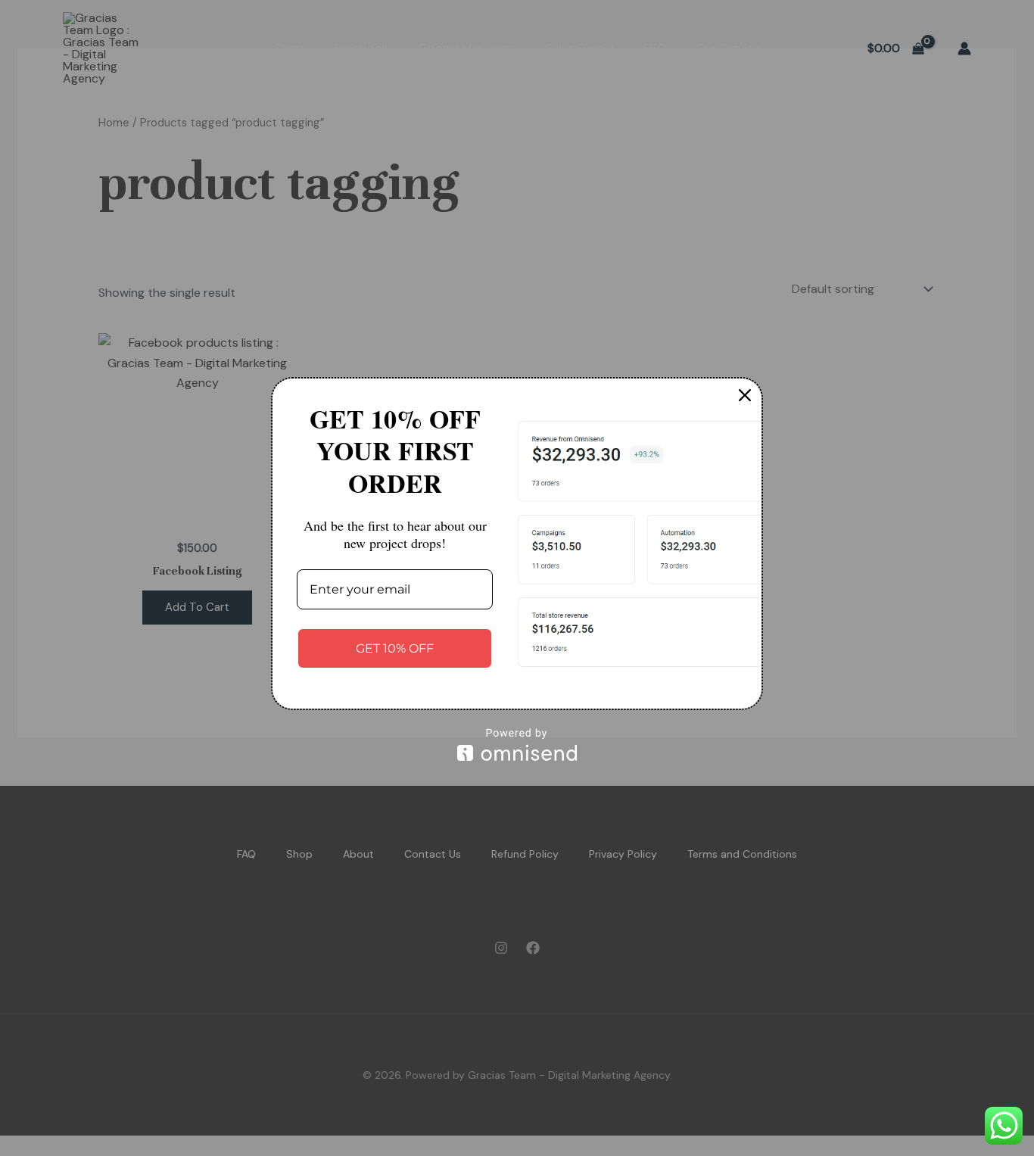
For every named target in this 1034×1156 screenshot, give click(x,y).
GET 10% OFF (395, 648)
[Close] (745, 395)
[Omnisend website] (517, 744)
